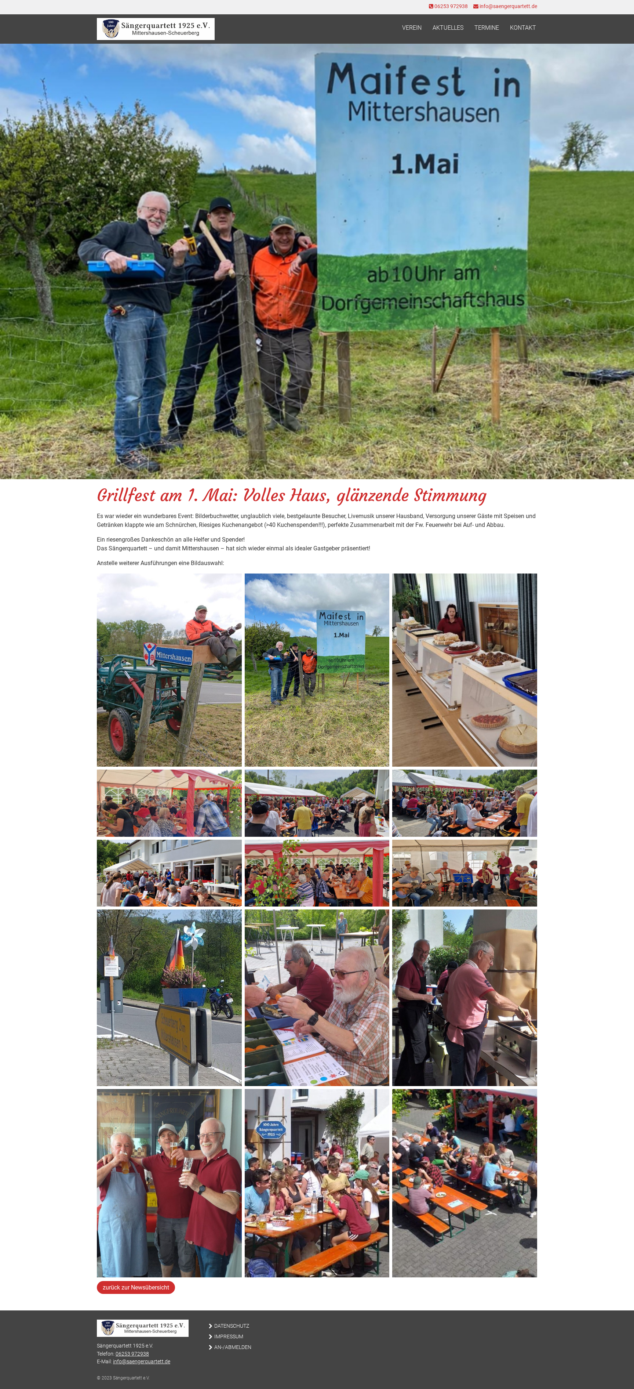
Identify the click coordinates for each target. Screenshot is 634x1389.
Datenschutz (231, 1326)
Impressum (228, 1337)
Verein (412, 27)
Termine (486, 27)
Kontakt (523, 27)
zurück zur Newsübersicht (136, 1287)
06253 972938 (450, 6)
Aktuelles (448, 27)
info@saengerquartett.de (507, 6)
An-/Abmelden (232, 1347)
